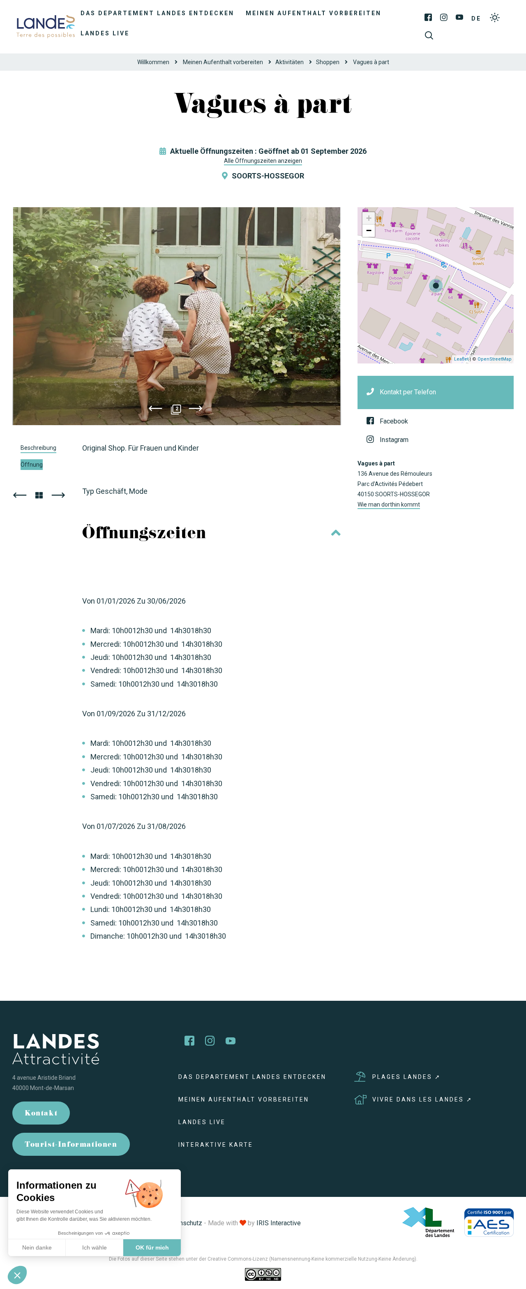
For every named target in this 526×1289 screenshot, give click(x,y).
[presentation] (155, 410)
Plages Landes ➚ (406, 1077)
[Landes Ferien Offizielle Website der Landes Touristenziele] (45, 26)
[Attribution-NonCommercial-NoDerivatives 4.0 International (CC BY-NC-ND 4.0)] (263, 1274)
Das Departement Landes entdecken (157, 13)
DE (476, 18)
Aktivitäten (289, 62)
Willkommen (153, 62)
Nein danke (37, 1247)
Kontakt (41, 1114)
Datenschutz (184, 1223)
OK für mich (152, 1247)
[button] (17, 1275)
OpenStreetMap (495, 359)
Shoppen (327, 62)
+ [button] (368, 218)
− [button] (368, 230)
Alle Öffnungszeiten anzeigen (263, 160)
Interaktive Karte (215, 1144)
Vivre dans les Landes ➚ (422, 1099)
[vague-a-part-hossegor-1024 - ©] (176, 316)
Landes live (105, 33)
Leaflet (461, 359)
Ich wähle (94, 1247)
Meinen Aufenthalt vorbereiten (313, 13)
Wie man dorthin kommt (389, 504)
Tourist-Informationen (71, 1145)
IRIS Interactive (278, 1223)
